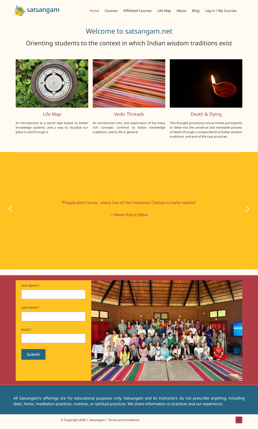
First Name (30, 285)
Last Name (30, 307)
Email (26, 329)
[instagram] (239, 420)
